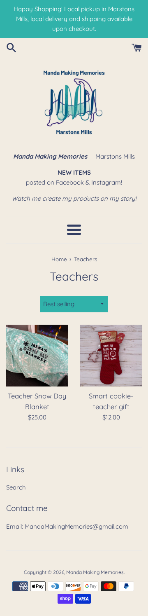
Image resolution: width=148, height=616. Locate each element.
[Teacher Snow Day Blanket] (37, 355)
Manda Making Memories (95, 572)
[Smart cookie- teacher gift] (111, 355)
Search (16, 487)
